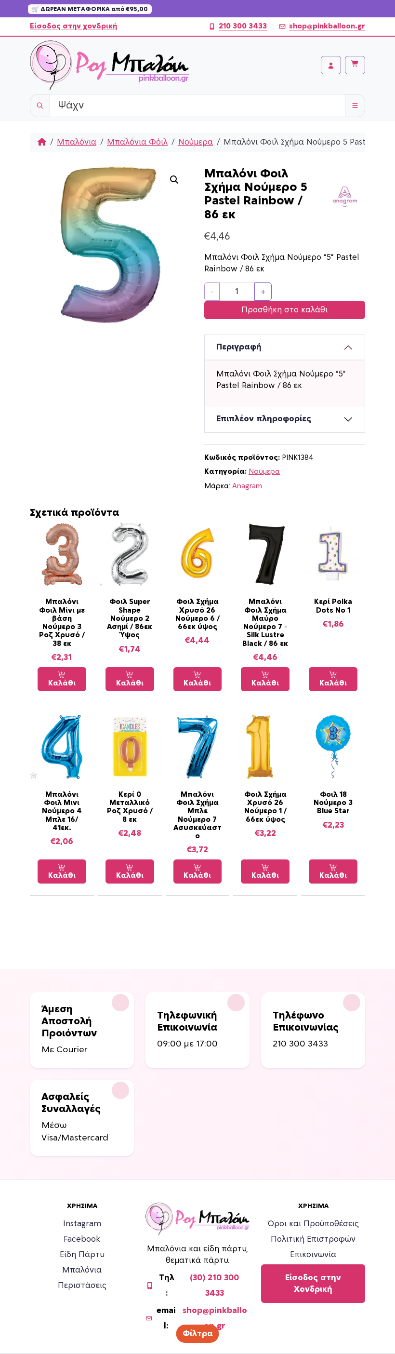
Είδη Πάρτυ (82, 1255)
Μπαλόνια (76, 142)
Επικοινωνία (313, 1255)
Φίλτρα (198, 1334)
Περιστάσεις (82, 1285)
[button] (174, 179)
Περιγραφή (239, 347)
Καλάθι (62, 683)
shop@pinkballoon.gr (327, 26)
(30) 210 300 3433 (214, 1285)
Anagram (247, 486)
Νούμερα (195, 142)
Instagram (82, 1224)
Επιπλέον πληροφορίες (263, 419)
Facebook (82, 1239)
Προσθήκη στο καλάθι (284, 310)
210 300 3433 (243, 26)
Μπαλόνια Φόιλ (137, 142)
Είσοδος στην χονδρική (73, 26)
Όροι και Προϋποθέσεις (313, 1224)
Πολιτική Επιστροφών (313, 1239)
